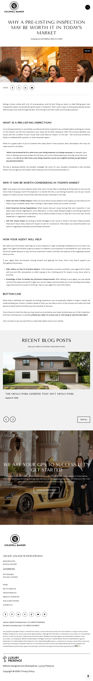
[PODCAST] (44, 614)
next (13, 419)
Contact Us (7, 605)
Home (5, 585)
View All (83, 420)
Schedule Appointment (46, 490)
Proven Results (9, 593)
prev (6, 419)
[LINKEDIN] (18, 614)
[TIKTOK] (31, 614)
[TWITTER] (25, 614)
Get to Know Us (9, 589)
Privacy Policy (28, 671)
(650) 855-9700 (9, 561)
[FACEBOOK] (5, 614)
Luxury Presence (46, 666)
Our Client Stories (11, 601)
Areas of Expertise (11, 597)
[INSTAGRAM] (11, 614)
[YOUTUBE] (38, 614)
